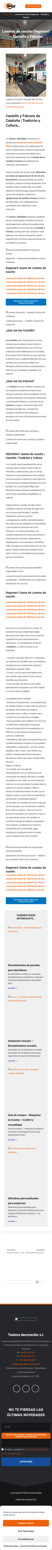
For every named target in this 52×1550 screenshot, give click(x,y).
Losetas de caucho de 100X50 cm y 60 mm (25, 293)
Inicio (5, 14)
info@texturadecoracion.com (26, 1364)
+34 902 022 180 (27, 1360)
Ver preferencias (26, 1539)
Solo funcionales (26, 1531)
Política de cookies (11, 1546)
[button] (33, 6)
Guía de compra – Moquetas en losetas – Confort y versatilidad (24, 1119)
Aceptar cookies (26, 1523)
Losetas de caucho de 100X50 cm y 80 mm (25, 289)
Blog (11, 14)
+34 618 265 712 (27, 1356)
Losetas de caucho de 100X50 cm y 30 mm (25, 282)
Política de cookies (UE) (26, 1499)
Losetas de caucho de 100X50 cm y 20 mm (25, 286)
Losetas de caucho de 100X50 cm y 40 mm (25, 278)
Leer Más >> (12, 988)
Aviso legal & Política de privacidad (33, 1546)
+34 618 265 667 (27, 1352)
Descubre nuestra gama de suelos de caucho (26, 302)
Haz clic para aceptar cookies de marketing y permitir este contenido (26, 1435)
